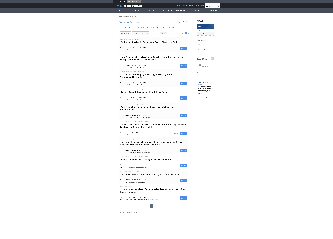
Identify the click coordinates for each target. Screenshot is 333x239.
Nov (173, 27)
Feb (144, 27)
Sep (166, 27)
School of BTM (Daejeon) (134, 1)
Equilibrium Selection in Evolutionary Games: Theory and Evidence (151, 42)
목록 (186, 33)
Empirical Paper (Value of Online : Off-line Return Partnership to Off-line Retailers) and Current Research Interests (153, 125)
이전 (121, 27)
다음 (129, 27)
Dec (176, 27)
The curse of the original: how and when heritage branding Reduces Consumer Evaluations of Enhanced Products (151, 143)
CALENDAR (184, 6)
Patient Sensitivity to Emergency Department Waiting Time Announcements (147, 108)
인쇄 (186, 22)
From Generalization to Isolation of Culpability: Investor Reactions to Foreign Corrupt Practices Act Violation (151, 58)
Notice (125, 16)
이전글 (198, 72)
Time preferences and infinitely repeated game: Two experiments (150, 174)
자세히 (183, 48)
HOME (178, 6)
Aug (163, 27)
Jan (141, 27)
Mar (147, 27)
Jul (160, 27)
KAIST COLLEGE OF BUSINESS (131, 5)
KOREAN (197, 6)
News (121, 16)
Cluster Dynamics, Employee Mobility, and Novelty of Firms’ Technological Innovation (147, 75)
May (154, 27)
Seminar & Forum (132, 16)
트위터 (180, 22)
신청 (177, 133)
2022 (125, 27)
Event (199, 37)
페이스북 (183, 22)
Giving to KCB (201, 49)
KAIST (202, 6)
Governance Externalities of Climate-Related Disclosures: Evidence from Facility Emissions (153, 190)
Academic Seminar (125, 33)
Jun (157, 27)
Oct (169, 27)
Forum (146, 33)
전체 (138, 27)
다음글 (213, 72)
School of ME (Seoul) (120, 1)
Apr (151, 27)
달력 (188, 33)
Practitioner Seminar (138, 33)
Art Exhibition (201, 40)
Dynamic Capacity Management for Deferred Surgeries (145, 92)
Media (199, 44)
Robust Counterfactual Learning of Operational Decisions (147, 159)
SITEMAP (191, 6)
